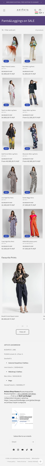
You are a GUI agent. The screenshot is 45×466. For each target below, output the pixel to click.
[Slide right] (27, 326)
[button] (4, 10)
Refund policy (35, 458)
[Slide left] (18, 326)
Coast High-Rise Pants (8, 241)
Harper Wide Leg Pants (29, 110)
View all (23, 332)
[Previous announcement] (4, 2)
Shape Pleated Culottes (8, 66)
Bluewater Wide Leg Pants (30, 154)
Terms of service (21, 461)
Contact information (33, 461)
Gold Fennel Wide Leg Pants (10, 154)
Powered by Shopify (24, 458)
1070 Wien (32, 394)
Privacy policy (11, 461)
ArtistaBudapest (14, 458)
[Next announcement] (41, 2)
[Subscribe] (33, 441)
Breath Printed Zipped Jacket (10, 316)
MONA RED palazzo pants (30, 241)
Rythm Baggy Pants (28, 197)
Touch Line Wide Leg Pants (9, 110)
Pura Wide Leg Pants (28, 66)
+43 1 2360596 (22, 394)
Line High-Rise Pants (8, 197)
